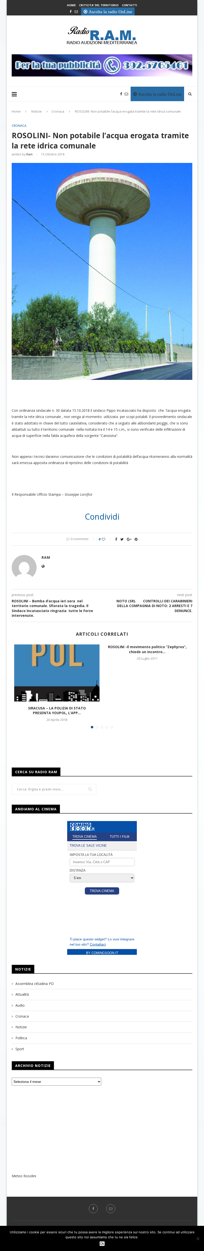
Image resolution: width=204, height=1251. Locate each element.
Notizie (36, 111)
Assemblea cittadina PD (34, 983)
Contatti (129, 5)
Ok (102, 1244)
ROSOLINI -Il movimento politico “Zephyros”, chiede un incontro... (147, 649)
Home (71, 5)
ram (29, 154)
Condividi (102, 517)
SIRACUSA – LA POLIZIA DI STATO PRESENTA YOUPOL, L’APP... (57, 710)
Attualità (22, 994)
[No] (197, 1238)
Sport (19, 1048)
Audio (20, 1005)
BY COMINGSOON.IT (102, 953)
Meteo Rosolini (24, 1176)
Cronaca (57, 111)
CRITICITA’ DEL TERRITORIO (98, 5)
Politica (21, 1038)
